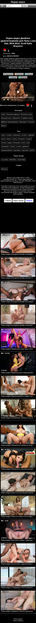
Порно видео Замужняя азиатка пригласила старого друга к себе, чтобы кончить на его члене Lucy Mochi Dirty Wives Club (18, 611)
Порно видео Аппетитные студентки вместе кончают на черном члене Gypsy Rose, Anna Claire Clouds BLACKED (18, 564)
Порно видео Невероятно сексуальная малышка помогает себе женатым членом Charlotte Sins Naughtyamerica (18, 469)
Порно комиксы (18, 620)
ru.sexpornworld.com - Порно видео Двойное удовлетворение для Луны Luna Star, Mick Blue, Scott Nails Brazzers (18, 180)
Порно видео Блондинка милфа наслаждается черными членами (18, 301)
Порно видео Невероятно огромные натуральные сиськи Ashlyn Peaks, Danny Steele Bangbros (18, 445)
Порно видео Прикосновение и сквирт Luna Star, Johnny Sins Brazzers (18, 396)
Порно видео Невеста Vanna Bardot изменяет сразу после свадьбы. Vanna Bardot (18, 493)
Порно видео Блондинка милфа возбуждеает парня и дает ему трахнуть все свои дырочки (18, 254)
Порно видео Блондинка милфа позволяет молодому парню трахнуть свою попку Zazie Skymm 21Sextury (18, 325)
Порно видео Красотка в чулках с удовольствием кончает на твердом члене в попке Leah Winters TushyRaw (18, 540)
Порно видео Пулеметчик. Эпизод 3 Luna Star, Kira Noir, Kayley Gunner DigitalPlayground (18, 418)
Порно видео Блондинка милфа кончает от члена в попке (18, 278)
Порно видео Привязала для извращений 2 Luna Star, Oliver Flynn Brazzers (18, 373)
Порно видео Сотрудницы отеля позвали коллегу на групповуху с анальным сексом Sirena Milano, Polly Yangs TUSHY (18, 587)
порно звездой (18, 194)
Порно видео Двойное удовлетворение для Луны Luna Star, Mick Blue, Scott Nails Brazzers (18, 42)
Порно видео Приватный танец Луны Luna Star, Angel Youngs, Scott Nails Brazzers (18, 349)
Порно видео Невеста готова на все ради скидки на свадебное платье (18, 516)
